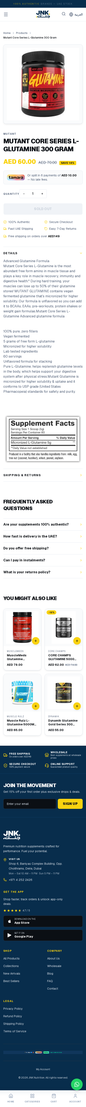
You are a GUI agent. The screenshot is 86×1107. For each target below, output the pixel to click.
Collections (11, 966)
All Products (11, 958)
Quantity (11, 194)
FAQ (50, 981)
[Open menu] (5, 14)
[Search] (64, 14)
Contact (52, 988)
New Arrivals (11, 973)
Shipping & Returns (22, 475)
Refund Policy (12, 1016)
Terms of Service (14, 1031)
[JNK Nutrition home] (43, 14)
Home (7, 33)
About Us (53, 958)
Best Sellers (11, 981)
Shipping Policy (13, 1024)
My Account (43, 1069)
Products (22, 33)
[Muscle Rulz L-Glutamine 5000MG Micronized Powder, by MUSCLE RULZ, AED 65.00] (22, 704)
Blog (50, 973)
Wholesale (54, 966)
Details (10, 253)
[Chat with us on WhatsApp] (77, 1084)
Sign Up (70, 804)
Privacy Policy (13, 1009)
